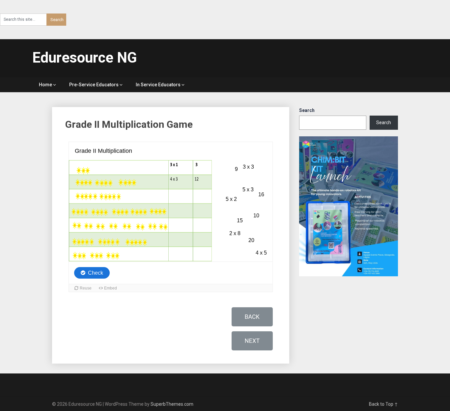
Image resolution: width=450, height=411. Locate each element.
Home (45, 84)
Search (307, 110)
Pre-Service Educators (94, 84)
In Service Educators (158, 84)
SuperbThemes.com (172, 404)
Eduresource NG (84, 57)
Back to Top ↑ (383, 404)
